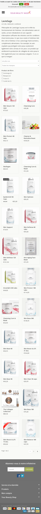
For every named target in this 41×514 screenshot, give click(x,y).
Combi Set (7, 81)
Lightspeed (24, 506)
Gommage (7, 73)
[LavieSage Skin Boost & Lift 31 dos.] (30, 337)
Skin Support (8, 227)
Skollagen (6, 167)
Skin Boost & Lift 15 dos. (9, 441)
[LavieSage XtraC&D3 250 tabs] (10, 277)
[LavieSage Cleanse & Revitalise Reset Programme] (30, 125)
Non (26, 4)
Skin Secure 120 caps (9, 107)
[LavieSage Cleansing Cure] (30, 95)
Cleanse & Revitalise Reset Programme (29, 137)
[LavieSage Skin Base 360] (30, 307)
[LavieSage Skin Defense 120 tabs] (10, 246)
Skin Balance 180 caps (30, 441)
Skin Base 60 (7, 349)
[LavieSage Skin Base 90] (10, 368)
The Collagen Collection (8, 410)
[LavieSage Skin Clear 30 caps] (30, 368)
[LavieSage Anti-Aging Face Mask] (30, 246)
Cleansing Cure (29, 106)
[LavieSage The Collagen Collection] (10, 398)
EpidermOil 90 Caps (8, 198)
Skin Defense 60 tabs (29, 228)
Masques (7, 76)
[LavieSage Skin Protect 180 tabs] (30, 277)
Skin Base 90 (7, 379)
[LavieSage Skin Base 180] (30, 398)
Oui (21, 4)
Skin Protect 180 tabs (30, 289)
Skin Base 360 (29, 318)
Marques (11, 24)
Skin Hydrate (28, 197)
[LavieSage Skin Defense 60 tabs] (30, 216)
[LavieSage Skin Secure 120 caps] (10, 95)
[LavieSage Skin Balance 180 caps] (30, 428)
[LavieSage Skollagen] (10, 155)
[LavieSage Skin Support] (10, 216)
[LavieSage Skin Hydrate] (30, 186)
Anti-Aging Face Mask (29, 259)
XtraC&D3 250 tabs (10, 288)
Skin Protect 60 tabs (8, 137)
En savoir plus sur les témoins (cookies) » (20, 7)
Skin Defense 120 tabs (9, 259)
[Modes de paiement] (4, 508)
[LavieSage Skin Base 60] (10, 337)
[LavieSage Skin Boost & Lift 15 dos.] (10, 428)
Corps (6, 78)
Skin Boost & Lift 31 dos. (30, 350)
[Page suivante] (37, 451)
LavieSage (18, 24)
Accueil (4, 24)
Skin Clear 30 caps (30, 379)
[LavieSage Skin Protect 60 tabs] (10, 125)
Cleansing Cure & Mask (30, 168)
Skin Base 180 (29, 409)
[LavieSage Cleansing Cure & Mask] (30, 155)
